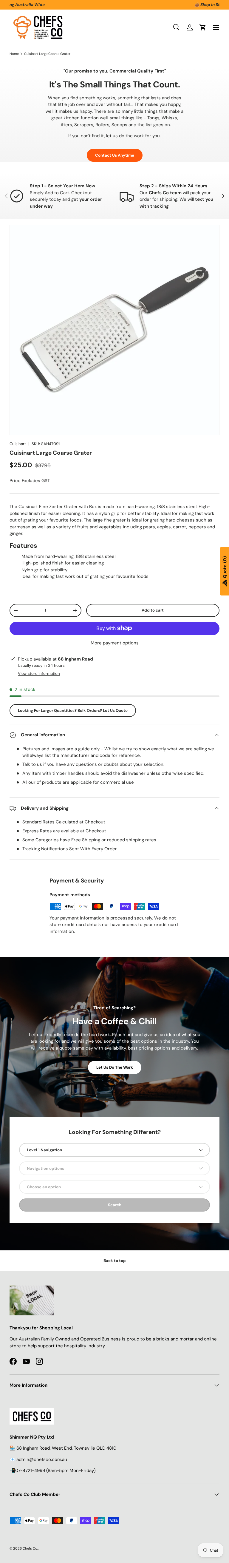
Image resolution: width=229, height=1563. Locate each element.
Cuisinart (18, 443)
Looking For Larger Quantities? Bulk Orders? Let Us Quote (73, 710)
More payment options (115, 643)
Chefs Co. (30, 1548)
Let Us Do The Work (114, 1067)
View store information (39, 673)
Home (14, 53)
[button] (202, 27)
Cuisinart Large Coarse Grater (47, 53)
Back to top (114, 1260)
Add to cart (153, 610)
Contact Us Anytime (114, 155)
